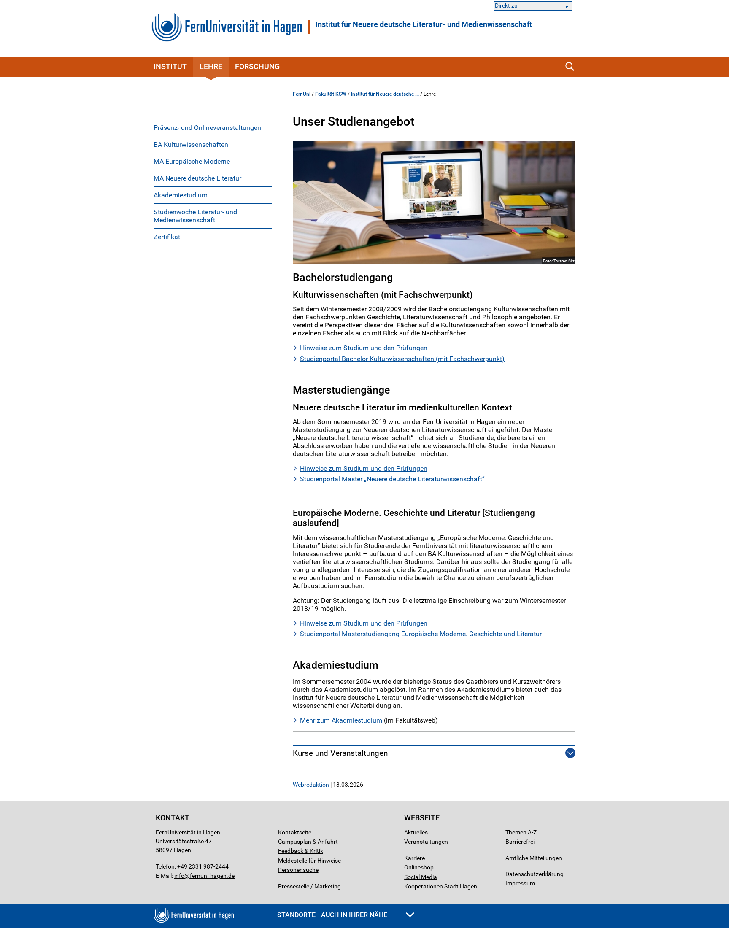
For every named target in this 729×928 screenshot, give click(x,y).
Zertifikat (167, 237)
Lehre (211, 66)
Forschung (257, 66)
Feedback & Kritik (300, 850)
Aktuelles (416, 832)
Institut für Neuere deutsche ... (385, 94)
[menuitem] (213, 127)
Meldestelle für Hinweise (309, 860)
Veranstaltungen (426, 841)
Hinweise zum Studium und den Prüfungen (363, 348)
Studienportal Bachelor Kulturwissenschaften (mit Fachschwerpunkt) (402, 359)
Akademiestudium (181, 195)
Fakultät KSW (330, 94)
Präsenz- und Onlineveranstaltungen (207, 128)
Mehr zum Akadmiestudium (341, 720)
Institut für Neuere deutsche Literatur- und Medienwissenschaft (424, 24)
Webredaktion (311, 784)
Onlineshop (419, 867)
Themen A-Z (521, 832)
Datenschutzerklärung (534, 874)
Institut (170, 66)
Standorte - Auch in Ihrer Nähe (333, 915)
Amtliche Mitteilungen (533, 858)
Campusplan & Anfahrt (308, 841)
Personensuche (298, 869)
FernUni (301, 94)
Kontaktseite (294, 832)
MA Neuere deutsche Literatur (197, 178)
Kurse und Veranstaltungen (340, 753)
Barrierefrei (520, 841)
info (179, 875)
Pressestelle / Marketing (309, 886)
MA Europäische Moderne (192, 161)
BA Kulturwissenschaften (191, 144)
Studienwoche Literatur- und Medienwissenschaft (195, 216)
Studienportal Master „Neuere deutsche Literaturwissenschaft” (392, 479)
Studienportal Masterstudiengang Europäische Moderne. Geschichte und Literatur (421, 634)
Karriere (414, 858)
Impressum (520, 883)
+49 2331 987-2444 (203, 866)
